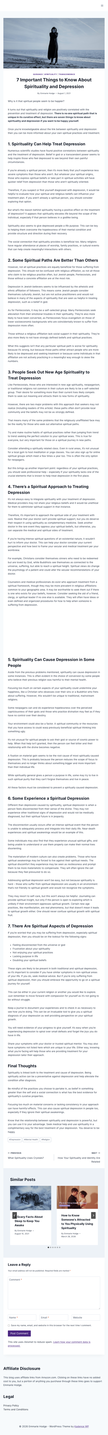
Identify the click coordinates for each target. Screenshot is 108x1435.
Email (45, 1317)
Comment (15, 1279)
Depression (15, 1139)
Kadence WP (81, 1426)
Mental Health (31, 1139)
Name (13, 1317)
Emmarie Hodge (47, 93)
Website (77, 1317)
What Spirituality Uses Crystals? (26, 1155)
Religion (45, 1139)
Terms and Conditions (15, 1409)
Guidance (38, 74)
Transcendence (67, 74)
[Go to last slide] (14, 1215)
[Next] (93, 1215)
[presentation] (30, 1198)
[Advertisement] (54, 631)
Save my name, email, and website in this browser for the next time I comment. (51, 1325)
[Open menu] (102, 5)
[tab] (48, 1247)
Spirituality (50, 74)
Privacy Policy (11, 1405)
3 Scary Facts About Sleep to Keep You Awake (29, 1221)
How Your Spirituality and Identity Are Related (79, 1157)
